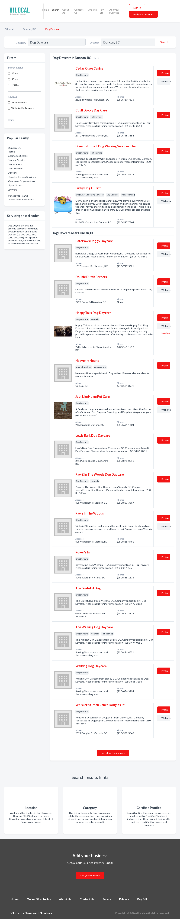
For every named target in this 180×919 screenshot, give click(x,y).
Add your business (114, 11)
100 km (15, 84)
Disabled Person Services (22, 176)
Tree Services (15, 168)
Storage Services (17, 159)
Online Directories (39, 899)
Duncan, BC (29, 29)
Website (165, 81)
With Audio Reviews (22, 108)
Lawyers (12, 189)
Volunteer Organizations (21, 181)
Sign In (137, 7)
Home (45, 9)
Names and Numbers (38, 913)
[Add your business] (90, 871)
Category (21, 42)
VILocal (9, 29)
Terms (107, 899)
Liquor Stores (15, 185)
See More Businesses (113, 752)
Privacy (124, 899)
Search (55, 9)
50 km (14, 79)
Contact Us (78, 11)
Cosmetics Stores (18, 155)
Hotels (11, 151)
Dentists (13, 172)
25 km (14, 73)
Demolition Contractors (21, 199)
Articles (92, 9)
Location (94, 42)
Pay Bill (102, 11)
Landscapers (15, 164)
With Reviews (19, 102)
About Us (65, 11)
